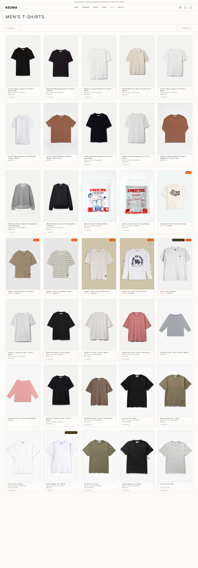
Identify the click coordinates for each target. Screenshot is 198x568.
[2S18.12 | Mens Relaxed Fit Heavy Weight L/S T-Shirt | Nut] (175, 128)
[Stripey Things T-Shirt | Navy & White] (175, 325)
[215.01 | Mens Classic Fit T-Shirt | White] (175, 61)
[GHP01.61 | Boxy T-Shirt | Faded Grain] (99, 390)
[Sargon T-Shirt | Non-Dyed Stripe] (99, 263)
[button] (76, 7)
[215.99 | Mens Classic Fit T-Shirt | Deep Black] (23, 61)
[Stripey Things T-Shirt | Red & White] (23, 390)
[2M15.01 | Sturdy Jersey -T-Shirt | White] (23, 325)
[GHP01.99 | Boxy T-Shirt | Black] (61, 325)
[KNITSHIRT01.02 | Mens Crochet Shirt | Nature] (137, 61)
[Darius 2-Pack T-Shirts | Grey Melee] (137, 196)
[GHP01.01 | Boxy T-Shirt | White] (99, 325)
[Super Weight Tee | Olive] (175, 390)
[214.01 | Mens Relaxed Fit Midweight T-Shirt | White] (23, 128)
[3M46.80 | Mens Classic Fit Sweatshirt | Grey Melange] (23, 196)
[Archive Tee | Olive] (99, 456)
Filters (11, 28)
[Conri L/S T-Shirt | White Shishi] (137, 263)
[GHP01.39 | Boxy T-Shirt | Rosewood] (137, 325)
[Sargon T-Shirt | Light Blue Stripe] (61, 263)
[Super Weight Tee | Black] (137, 456)
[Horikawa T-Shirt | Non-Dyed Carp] (175, 196)
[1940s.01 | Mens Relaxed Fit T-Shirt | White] (137, 128)
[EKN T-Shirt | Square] (175, 263)
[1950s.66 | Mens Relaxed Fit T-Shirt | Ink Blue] (61, 61)
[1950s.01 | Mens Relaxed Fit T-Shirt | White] (99, 61)
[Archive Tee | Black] (137, 390)
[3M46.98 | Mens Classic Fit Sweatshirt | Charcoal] (61, 196)
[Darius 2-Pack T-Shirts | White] (99, 196)
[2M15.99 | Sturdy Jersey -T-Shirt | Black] (61, 390)
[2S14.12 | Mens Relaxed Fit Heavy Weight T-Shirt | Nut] (61, 128)
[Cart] (191, 7)
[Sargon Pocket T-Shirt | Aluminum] (23, 263)
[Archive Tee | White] (23, 456)
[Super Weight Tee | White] (61, 456)
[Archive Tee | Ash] (175, 456)
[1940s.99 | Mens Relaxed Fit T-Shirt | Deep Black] (99, 128)
